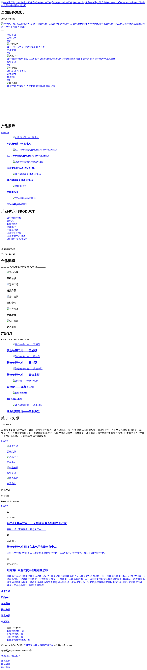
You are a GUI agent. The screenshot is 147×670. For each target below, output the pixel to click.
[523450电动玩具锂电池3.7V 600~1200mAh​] (35, 149)
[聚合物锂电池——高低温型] (27, 405)
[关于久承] (12, 446)
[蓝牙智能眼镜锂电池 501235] (28, 162)
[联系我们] (12, 478)
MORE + (5, 441)
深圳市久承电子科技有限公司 (39, 645)
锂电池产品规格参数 (17, 239)
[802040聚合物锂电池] (24, 198)
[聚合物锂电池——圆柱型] (26, 356)
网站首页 (11, 34)
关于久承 (11, 451)
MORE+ (5, 132)
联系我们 (11, 483)
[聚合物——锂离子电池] (25, 381)
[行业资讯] (12, 467)
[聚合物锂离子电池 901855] (27, 174)
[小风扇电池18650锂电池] (26, 137)
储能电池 (11, 227)
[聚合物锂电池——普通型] (26, 344)
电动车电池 (12, 230)
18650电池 (12, 224)
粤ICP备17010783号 (11, 656)
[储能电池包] (19, 186)
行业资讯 (11, 473)
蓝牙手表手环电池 (16, 236)
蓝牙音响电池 (14, 233)
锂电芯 (10, 221)
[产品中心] (12, 457)
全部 (9, 41)
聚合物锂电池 (14, 218)
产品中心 (11, 462)
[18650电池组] (20, 393)
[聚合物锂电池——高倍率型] (27, 368)
